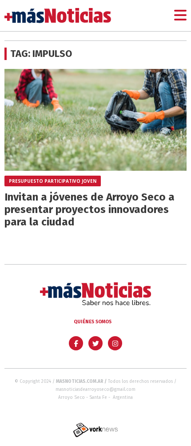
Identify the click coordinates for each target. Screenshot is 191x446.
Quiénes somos (92, 322)
